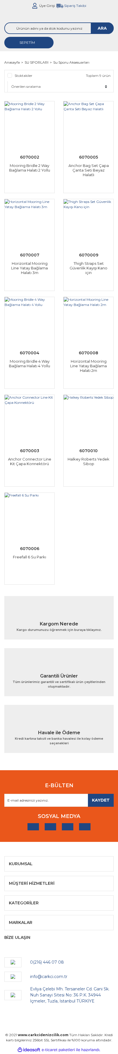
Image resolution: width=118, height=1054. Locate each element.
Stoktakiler (23, 75)
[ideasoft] (28, 1050)
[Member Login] (35, 6)
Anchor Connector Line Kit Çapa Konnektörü (29, 461)
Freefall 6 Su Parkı (29, 557)
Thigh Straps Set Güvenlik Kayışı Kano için (88, 268)
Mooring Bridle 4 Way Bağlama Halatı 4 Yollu (29, 363)
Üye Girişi (47, 5)
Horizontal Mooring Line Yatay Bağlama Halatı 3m (29, 268)
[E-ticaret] (58, 1049)
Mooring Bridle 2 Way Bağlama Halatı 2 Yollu (29, 167)
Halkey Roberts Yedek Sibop (88, 461)
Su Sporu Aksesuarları (71, 62)
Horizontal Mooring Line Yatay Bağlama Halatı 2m (88, 366)
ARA (102, 28)
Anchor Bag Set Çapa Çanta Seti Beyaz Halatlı (88, 170)
